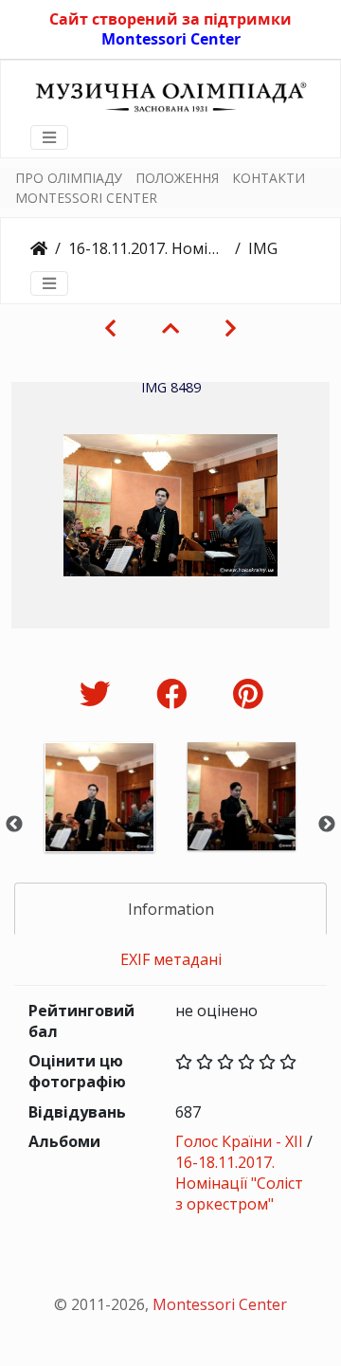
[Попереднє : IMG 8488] (110, 328)
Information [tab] (171, 909)
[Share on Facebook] (175, 693)
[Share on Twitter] (99, 693)
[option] (99, 822)
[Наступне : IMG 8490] (231, 328)
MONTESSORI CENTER (86, 198)
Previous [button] (14, 824)
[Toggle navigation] (49, 137)
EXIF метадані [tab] (171, 959)
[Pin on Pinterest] (247, 693)
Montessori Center (171, 38)
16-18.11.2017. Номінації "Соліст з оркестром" (147, 248)
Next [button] (326, 824)
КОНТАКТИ (268, 178)
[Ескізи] (170, 328)
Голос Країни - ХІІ (239, 1141)
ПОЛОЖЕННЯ (177, 178)
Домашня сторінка (38, 248)
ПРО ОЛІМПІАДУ (68, 178)
